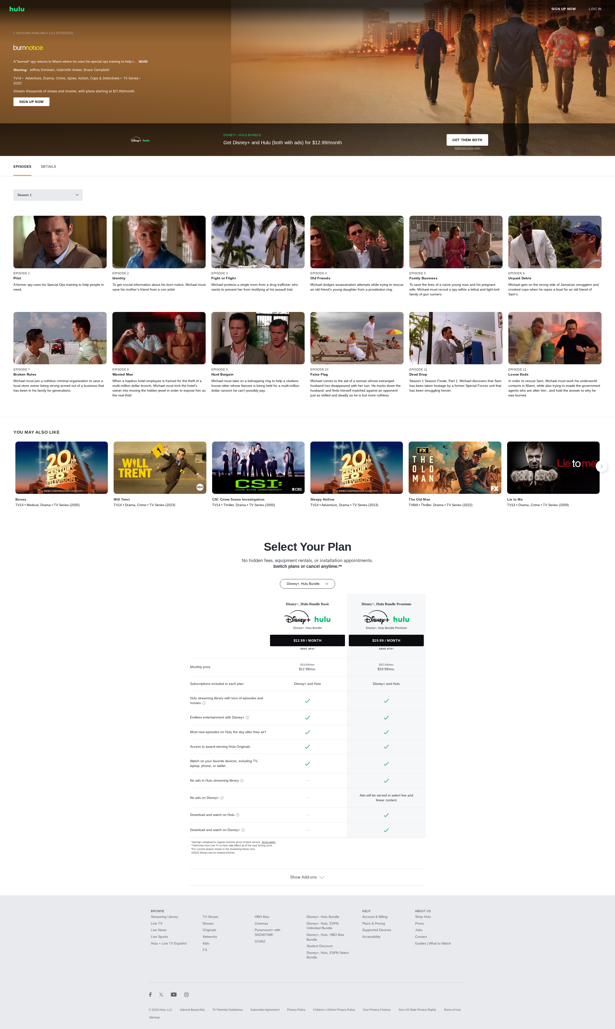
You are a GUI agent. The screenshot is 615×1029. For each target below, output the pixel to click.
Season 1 (24, 195)
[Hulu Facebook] (154, 994)
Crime (60, 78)
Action (83, 78)
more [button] (143, 61)
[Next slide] (601, 466)
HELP (366, 911)
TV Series (130, 78)
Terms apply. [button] (269, 842)
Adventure (33, 78)
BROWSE (158, 911)
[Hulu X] (165, 994)
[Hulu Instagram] (186, 994)
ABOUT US (423, 911)
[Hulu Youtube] (177, 994)
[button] (22, 165)
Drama (48, 78)
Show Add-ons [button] (303, 877)
